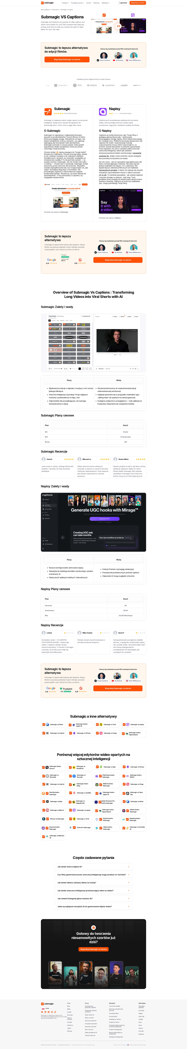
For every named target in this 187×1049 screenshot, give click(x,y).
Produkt (69, 1022)
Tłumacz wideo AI (90, 1035)
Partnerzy (96, 3)
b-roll (104, 175)
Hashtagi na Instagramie (116, 1037)
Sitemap (69, 1031)
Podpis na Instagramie (115, 1029)
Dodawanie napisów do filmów (91, 1011)
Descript (141, 1031)
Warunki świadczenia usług (48, 1045)
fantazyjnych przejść (108, 170)
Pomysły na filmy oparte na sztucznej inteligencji (117, 1026)
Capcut (141, 1028)
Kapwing (141, 1034)
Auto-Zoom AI (89, 1029)
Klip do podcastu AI (90, 1020)
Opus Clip (141, 1016)
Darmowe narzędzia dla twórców (116, 1009)
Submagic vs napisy (67, 9)
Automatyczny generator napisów (90, 1007)
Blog (68, 1006)
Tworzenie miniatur (114, 1006)
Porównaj (141, 1010)
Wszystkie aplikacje (142, 1007)
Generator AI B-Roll (90, 1026)
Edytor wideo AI (89, 1015)
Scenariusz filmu (114, 1013)
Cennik (88, 3)
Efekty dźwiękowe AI (91, 1032)
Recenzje (70, 1015)
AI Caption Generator (91, 1023)
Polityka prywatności (64, 1045)
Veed (140, 1025)
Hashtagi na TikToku (115, 1019)
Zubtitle (141, 1019)
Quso (140, 1022)
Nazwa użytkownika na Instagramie (115, 1033)
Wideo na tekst (89, 1018)
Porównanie (55, 9)
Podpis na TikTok (114, 1022)
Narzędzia (112, 1003)
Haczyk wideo (113, 1016)
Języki (69, 1028)
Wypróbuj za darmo (138, 3)
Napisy (118, 218)
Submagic (64, 212)
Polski (47, 1008)
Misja (68, 1009)
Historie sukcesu (69, 1018)
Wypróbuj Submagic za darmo (67, 59)
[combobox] (47, 1008)
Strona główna (45, 9)
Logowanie (123, 3)
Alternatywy (142, 1003)
